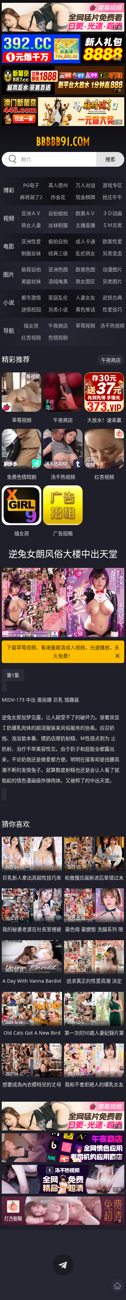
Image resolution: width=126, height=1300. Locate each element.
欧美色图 (85, 269)
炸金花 (58, 197)
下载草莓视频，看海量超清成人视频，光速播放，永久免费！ (63, 651)
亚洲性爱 (31, 241)
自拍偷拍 (58, 213)
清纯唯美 (58, 281)
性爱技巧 (112, 309)
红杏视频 (31, 337)
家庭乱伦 (58, 297)
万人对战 (85, 185)
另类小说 (58, 309)
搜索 (110, 159)
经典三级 (58, 253)
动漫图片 (112, 269)
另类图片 (112, 281)
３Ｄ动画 (112, 213)
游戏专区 (112, 185)
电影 (8, 246)
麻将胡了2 (31, 197)
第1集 (13, 675)
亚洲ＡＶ (31, 213)
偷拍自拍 (58, 241)
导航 (8, 330)
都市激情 (31, 297)
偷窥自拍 (31, 269)
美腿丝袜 (31, 281)
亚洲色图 (58, 269)
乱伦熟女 (85, 253)
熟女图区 (85, 281)
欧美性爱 (112, 241)
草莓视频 (85, 325)
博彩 (8, 190)
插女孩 (31, 325)
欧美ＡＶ (85, 213)
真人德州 (58, 185)
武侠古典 (112, 297)
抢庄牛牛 (112, 197)
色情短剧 (58, 337)
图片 (8, 274)
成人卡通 (85, 241)
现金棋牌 (85, 197)
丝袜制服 (58, 225)
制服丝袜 (31, 253)
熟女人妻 (31, 225)
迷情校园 (31, 309)
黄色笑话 (85, 309)
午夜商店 (58, 325)
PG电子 (31, 185)
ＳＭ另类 (112, 225)
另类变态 (112, 253)
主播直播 (85, 225)
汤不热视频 (112, 325)
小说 (8, 302)
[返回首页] (117, 1286)
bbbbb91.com (63, 141)
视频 (8, 218)
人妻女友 (85, 297)
